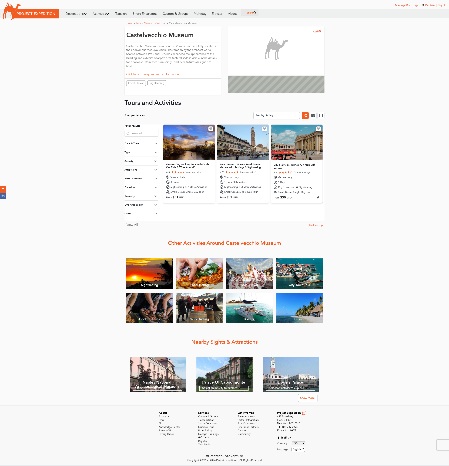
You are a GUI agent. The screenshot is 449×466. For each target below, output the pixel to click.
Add (317, 31)
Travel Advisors (246, 416)
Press (161, 420)
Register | (431, 5)
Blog (161, 423)
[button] (3, 189)
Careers (242, 430)
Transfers (121, 14)
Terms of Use (166, 430)
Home (130, 23)
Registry (202, 441)
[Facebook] (279, 437)
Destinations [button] (75, 14)
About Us (164, 416)
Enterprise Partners (248, 427)
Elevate (217, 14)
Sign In (442, 5)
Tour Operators (246, 423)
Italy (139, 23)
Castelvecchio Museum (183, 23)
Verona (162, 23)
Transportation (206, 420)
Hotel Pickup (205, 430)
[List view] (320, 115)
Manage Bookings (208, 434)
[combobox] (298, 449)
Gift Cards (203, 437)
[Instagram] (286, 437)
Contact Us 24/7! (286, 430)
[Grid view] (305, 115)
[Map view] (313, 115)
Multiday (200, 14)
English (297, 449)
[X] (282, 437)
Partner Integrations (248, 420)
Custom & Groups (175, 14)
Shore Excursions (145, 14)
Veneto (150, 23)
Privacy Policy (166, 434)
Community (244, 434)
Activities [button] (99, 14)
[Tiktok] (289, 437)
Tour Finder (204, 444)
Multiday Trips (206, 427)
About (232, 14)
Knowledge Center (169, 427)
